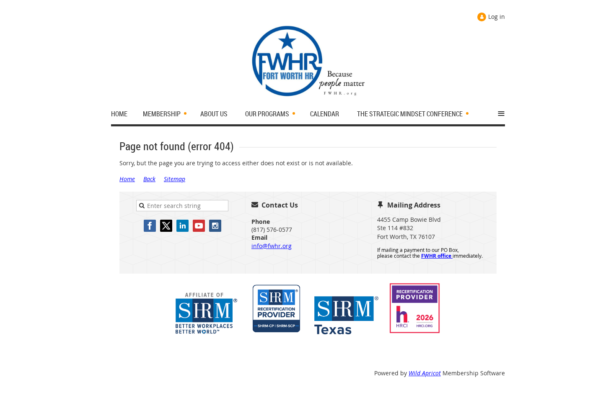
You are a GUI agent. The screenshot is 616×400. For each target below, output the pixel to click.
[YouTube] (199, 226)
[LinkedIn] (182, 226)
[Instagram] (215, 226)
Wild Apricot (425, 373)
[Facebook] (150, 226)
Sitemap (174, 179)
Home (127, 179)
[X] (166, 226)
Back (149, 179)
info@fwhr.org (271, 246)
